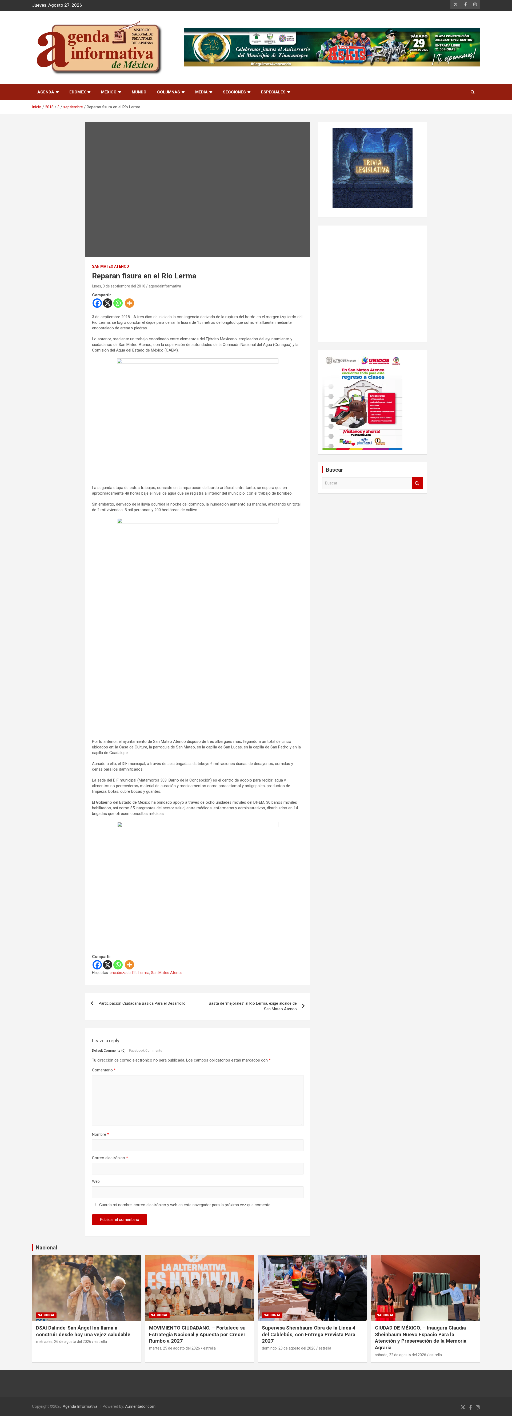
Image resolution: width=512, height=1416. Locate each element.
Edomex (77, 92)
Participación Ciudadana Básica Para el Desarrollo (142, 1003)
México (109, 92)
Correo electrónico (110, 1157)
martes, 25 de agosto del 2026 (174, 1348)
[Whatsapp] (118, 303)
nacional (46, 1315)
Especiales (273, 92)
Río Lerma (140, 973)
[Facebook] (97, 303)
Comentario (104, 1070)
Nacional (46, 1247)
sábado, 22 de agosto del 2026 (400, 1355)
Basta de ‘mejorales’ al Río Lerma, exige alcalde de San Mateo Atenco (253, 1006)
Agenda (45, 92)
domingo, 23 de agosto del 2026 (288, 1348)
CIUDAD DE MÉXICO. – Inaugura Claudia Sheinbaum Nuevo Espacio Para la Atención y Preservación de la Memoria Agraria (420, 1338)
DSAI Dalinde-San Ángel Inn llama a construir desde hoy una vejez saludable (83, 1331)
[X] (107, 303)
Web (96, 1181)
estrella (100, 1341)
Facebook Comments (145, 1050)
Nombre (100, 1134)
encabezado (120, 973)
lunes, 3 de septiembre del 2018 (118, 286)
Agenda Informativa (80, 1406)
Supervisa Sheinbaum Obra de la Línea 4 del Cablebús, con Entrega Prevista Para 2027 (308, 1334)
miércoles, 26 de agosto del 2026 (63, 1341)
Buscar (417, 483)
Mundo (139, 92)
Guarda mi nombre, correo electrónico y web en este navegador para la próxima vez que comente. (185, 1204)
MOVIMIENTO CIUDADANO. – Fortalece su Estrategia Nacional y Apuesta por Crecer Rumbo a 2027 (197, 1334)
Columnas (168, 92)
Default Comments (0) (109, 1050)
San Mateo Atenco (110, 266)
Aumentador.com (140, 1406)
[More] (129, 303)
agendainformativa (165, 286)
